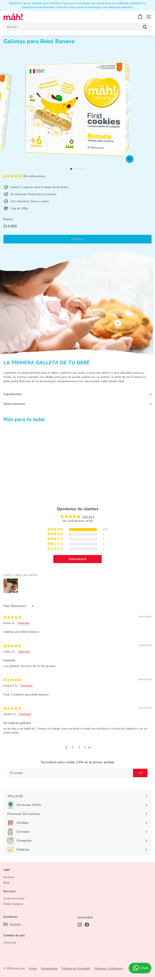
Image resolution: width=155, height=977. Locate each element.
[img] (12, 617)
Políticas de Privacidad (76, 968)
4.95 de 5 (88, 517)
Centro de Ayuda (13, 898)
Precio (8, 219)
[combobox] (77, 27)
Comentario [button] (78, 559)
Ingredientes (12, 394)
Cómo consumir (14, 404)
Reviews (8, 877)
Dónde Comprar (13, 904)
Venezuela (9, 942)
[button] (12, 176)
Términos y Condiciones (108, 968)
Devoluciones (49, 968)
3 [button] (79, 747)
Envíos (33, 968)
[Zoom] (129, 159)
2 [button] (72, 747)
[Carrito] (140, 17)
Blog (6, 883)
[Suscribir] (140, 773)
